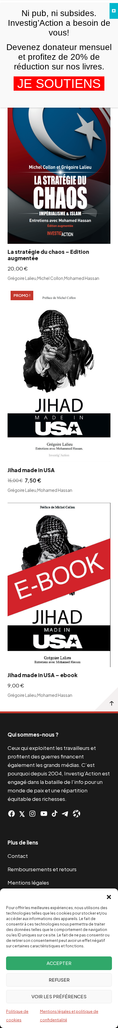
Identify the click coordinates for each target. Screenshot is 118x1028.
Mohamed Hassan (81, 278)
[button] (109, 896)
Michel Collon (50, 278)
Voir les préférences (59, 996)
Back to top (106, 699)
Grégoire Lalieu (22, 278)
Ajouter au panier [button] (98, 235)
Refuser (59, 980)
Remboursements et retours (42, 869)
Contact (18, 855)
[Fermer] (114, 11)
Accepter (59, 963)
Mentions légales (28, 882)
